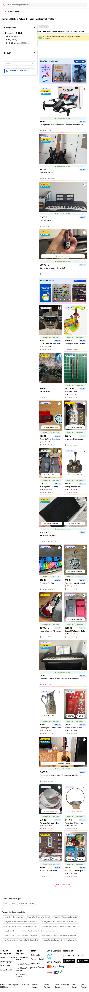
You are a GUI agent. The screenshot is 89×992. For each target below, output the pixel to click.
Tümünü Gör (79, 61)
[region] (63, 73)
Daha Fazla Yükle (63, 885)
